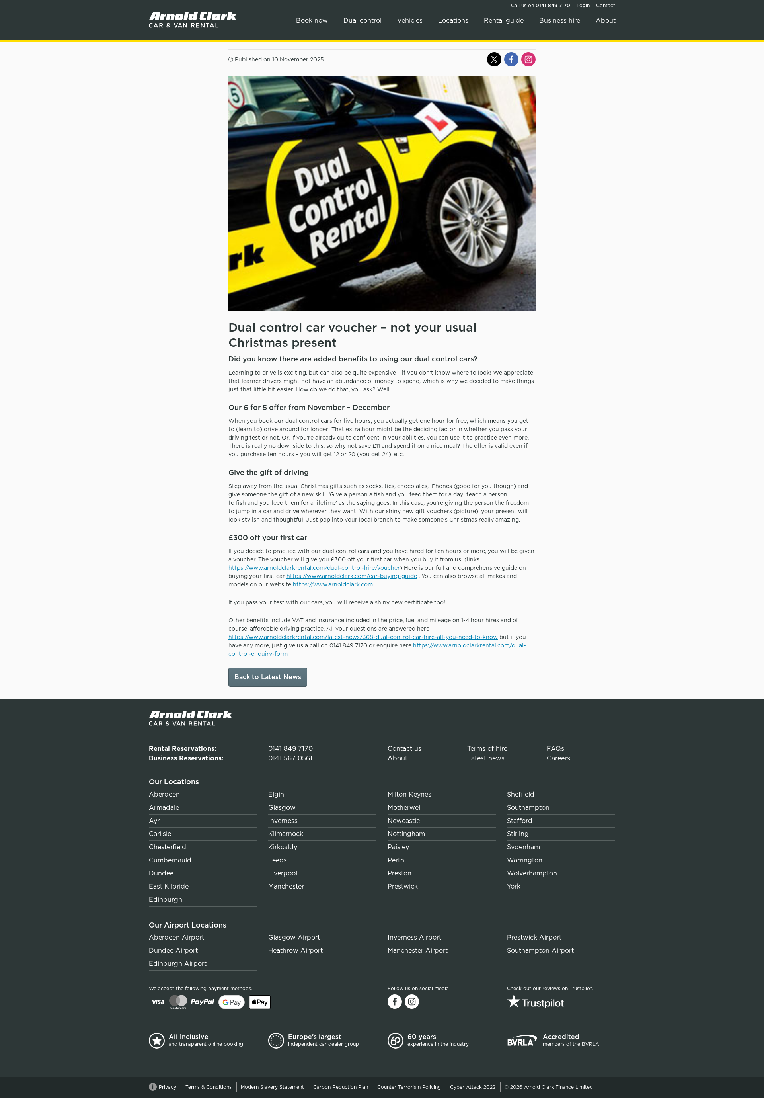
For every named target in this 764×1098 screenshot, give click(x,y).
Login (583, 5)
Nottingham (406, 834)
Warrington (524, 860)
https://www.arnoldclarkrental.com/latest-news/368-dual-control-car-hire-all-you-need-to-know (363, 637)
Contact (605, 5)
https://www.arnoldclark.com (333, 584)
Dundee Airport (173, 950)
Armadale (164, 807)
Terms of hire (487, 748)
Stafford (519, 820)
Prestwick (403, 886)
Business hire (559, 20)
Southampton (528, 807)
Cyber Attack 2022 (472, 1087)
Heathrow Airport (295, 950)
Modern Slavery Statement (272, 1087)
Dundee (161, 873)
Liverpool (282, 873)
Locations (453, 20)
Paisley (398, 847)
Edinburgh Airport (178, 963)
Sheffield (520, 794)
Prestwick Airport (534, 937)
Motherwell (405, 807)
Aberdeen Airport (176, 937)
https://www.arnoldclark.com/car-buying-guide (351, 576)
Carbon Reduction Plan (340, 1087)
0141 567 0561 (290, 758)
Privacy (167, 1087)
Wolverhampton (532, 873)
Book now (312, 20)
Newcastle (404, 820)
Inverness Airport (414, 937)
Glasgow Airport (294, 937)
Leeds (277, 860)
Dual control (362, 20)
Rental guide (504, 20)
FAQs (555, 748)
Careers (558, 758)
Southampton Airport (540, 950)
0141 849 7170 (553, 5)
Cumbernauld (170, 860)
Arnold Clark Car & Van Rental (194, 20)
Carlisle (160, 834)
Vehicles (410, 20)
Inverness (283, 820)
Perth (396, 860)
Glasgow (282, 807)
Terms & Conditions (208, 1087)
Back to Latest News (267, 677)
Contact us (404, 748)
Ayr (154, 820)
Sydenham (523, 847)
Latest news (486, 758)
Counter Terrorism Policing (409, 1087)
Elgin (276, 794)
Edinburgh (165, 899)
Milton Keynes (409, 794)
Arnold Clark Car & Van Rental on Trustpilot (561, 1001)
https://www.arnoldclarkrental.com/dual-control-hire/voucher (314, 568)
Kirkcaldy (282, 847)
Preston (399, 873)
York (513, 886)
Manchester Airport (418, 950)
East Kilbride (169, 886)
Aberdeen (164, 794)
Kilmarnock (285, 834)
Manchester (286, 886)
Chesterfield (167, 847)
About (606, 20)
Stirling (518, 834)
